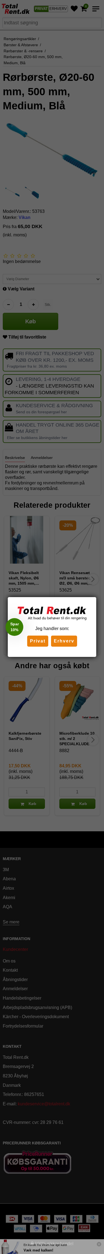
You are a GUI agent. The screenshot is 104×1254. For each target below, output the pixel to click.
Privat (37, 641)
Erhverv (64, 641)
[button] (14, 627)
